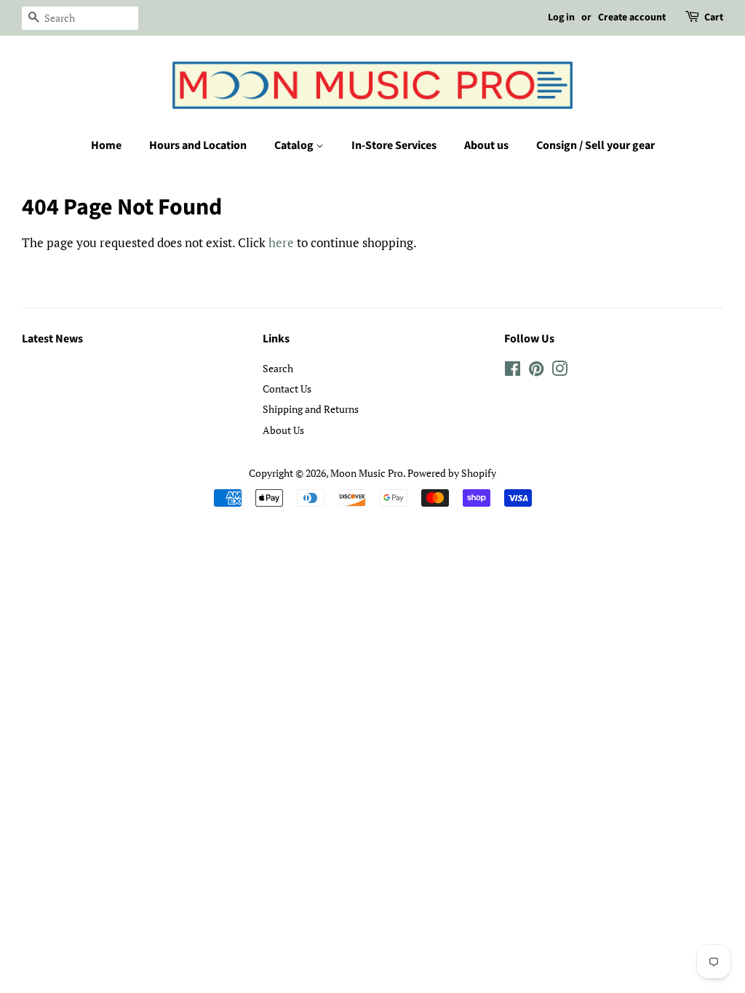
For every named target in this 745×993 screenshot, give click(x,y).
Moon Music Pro (366, 473)
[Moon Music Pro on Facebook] (512, 371)
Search (278, 368)
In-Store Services (394, 145)
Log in (561, 17)
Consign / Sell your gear (595, 145)
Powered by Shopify (451, 473)
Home (106, 145)
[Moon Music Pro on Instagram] (559, 371)
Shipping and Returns (311, 409)
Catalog (295, 145)
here (281, 242)
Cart (713, 17)
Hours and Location (198, 145)
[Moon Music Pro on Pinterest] (536, 371)
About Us (283, 430)
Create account (632, 17)
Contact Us (287, 388)
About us (486, 145)
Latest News (52, 339)
